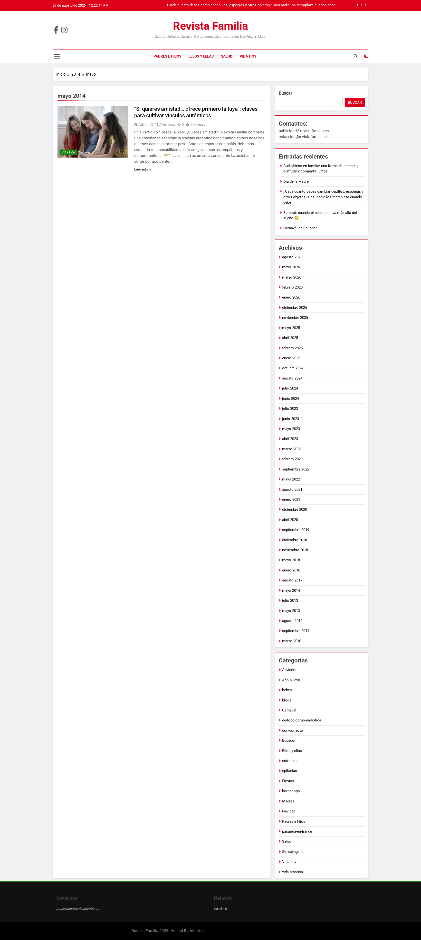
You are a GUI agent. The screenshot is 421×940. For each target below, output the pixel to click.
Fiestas (288, 781)
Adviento (289, 670)
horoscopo (291, 791)
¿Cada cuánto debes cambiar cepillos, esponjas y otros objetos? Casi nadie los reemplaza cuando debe (251, 5)
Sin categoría (293, 852)
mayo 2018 (291, 560)
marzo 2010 (291, 641)
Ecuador (289, 740)
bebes (287, 690)
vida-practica (292, 872)
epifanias (289, 771)
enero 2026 (291, 297)
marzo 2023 (291, 449)
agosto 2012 (292, 621)
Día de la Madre (296, 181)
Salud (226, 56)
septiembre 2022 (295, 469)
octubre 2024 (292, 368)
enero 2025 (291, 358)
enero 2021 (291, 499)
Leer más (141, 169)
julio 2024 (290, 388)
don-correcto (292, 730)
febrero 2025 (292, 348)
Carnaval (289, 710)
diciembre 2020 (294, 509)
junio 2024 (290, 398)
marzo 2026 (291, 277)
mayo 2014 (291, 590)
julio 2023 (290, 408)
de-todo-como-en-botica (301, 720)
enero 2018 (291, 570)
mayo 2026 (291, 267)
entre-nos (289, 761)
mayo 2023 (291, 429)
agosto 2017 (292, 580)
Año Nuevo (291, 680)
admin (143, 124)
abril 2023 (290, 439)
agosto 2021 (292, 489)
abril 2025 (290, 338)
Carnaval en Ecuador (300, 228)
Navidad (288, 811)
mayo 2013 (291, 611)
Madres (288, 801)
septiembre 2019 (295, 530)
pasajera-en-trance (297, 831)
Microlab (197, 931)
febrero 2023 (292, 459)
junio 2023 (290, 419)
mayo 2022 (291, 479)
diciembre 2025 (294, 307)
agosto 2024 (292, 378)
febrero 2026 (292, 287)
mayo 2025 (291, 328)
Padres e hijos (167, 56)
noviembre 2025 (295, 317)
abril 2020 (290, 520)
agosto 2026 (292, 257)
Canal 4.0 (220, 908)
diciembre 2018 (294, 540)
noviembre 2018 (295, 550)
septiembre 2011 (295, 631)
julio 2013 (290, 600)
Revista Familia (210, 26)
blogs (286, 700)
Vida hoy (248, 56)
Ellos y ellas (201, 56)
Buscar (285, 93)
